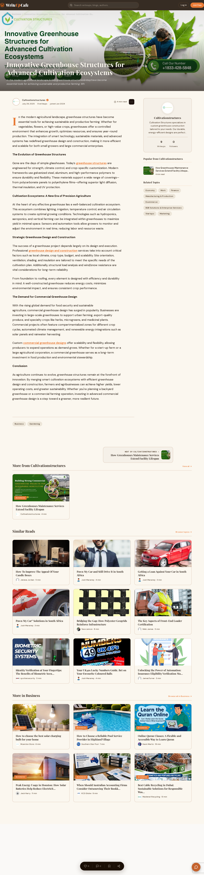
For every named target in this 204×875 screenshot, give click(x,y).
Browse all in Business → (180, 696)
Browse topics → (184, 532)
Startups (150, 213)
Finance (175, 190)
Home (7, 14)
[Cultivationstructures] (16, 102)
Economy (150, 190)
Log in (184, 5)
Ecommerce (152, 202)
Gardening (35, 424)
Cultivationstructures (33, 100)
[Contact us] (196, 867)
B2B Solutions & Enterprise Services (164, 208)
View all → (187, 466)
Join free (197, 5)
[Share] (119, 866)
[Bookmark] (109, 866)
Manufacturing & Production (159, 196)
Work (162, 190)
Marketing (165, 213)
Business (16, 14)
